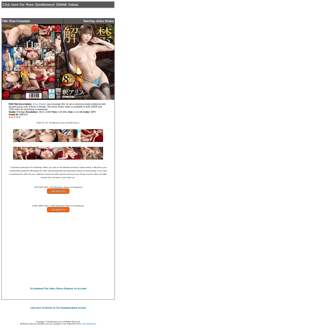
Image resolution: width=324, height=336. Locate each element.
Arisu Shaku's (39, 104)
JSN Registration (89, 324)
